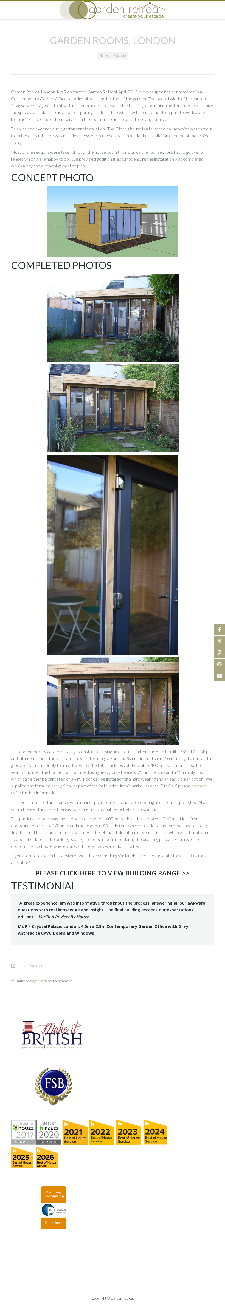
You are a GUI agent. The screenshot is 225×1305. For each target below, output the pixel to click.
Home (103, 55)
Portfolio (120, 55)
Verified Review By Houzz (63, 916)
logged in (36, 981)
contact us (187, 855)
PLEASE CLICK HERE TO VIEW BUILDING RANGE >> (112, 872)
